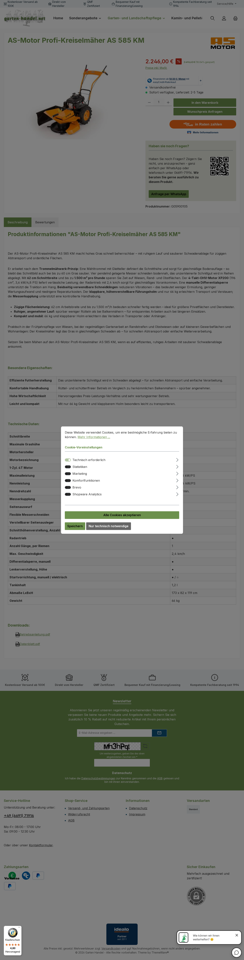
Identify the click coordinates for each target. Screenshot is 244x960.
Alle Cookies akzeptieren (122, 515)
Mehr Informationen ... (94, 437)
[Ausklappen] (177, 459)
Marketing (79, 474)
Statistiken (79, 467)
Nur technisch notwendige (108, 526)
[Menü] (19, 928)
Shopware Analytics (87, 494)
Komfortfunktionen (86, 480)
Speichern (75, 526)
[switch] (68, 466)
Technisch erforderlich (88, 460)
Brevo (76, 487)
